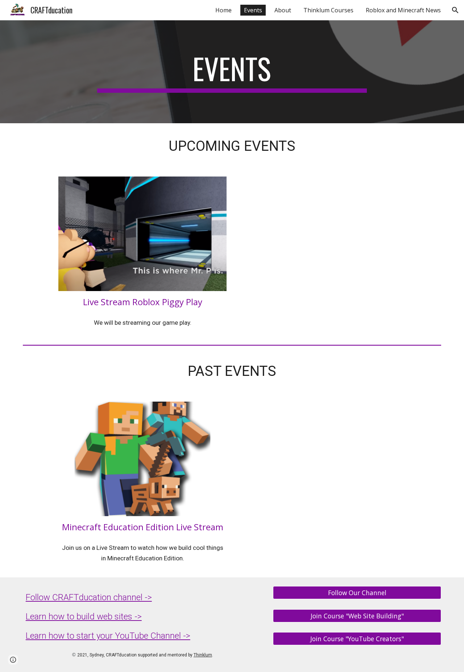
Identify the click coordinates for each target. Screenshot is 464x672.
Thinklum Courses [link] (328, 10)
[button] (455, 10)
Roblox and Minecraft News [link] (403, 10)
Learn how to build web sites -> (84, 616)
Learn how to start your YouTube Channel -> (108, 636)
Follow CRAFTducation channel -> (89, 597)
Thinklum (203, 655)
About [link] (282, 10)
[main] (232, 72)
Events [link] (253, 10)
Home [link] (223, 10)
